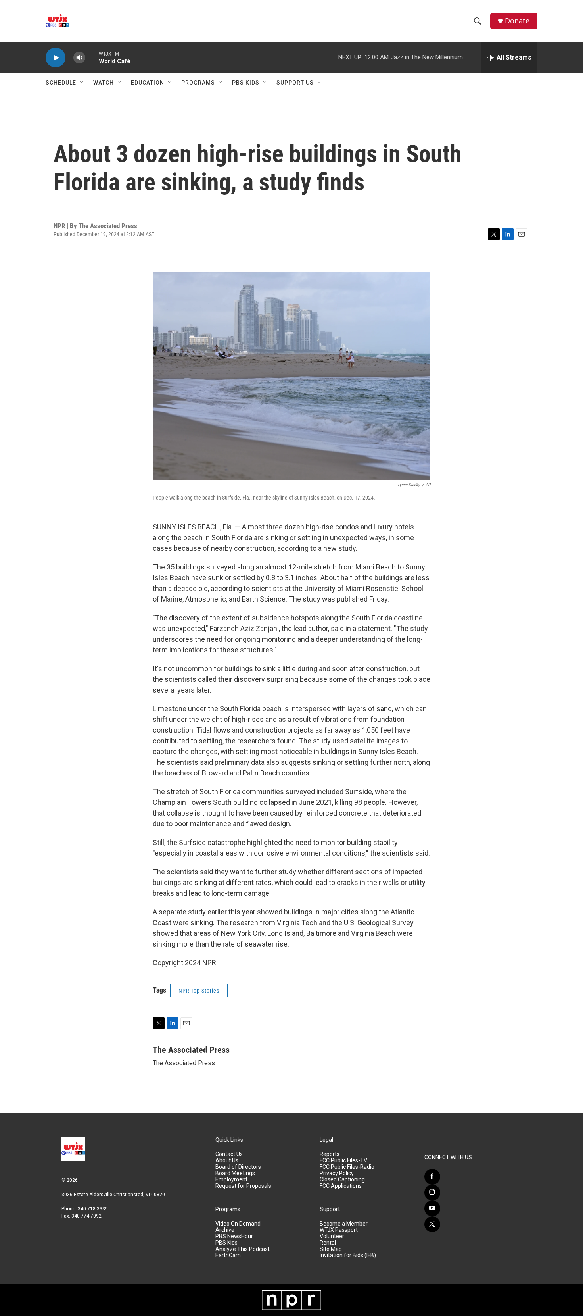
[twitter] (432, 1224)
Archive (224, 1230)
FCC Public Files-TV (343, 1161)
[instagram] (432, 1193)
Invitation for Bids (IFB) (348, 1255)
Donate (517, 21)
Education (147, 82)
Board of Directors (238, 1167)
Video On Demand (238, 1224)
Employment (231, 1180)
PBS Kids (245, 82)
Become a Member (344, 1224)
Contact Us (229, 1154)
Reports (329, 1154)
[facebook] (432, 1177)
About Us (226, 1161)
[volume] (79, 58)
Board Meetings (235, 1173)
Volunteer (332, 1236)
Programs (198, 82)
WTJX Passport (339, 1230)
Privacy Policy (337, 1173)
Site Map (331, 1249)
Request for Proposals (243, 1186)
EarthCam (228, 1255)
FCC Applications (341, 1186)
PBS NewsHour (234, 1236)
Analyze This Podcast (242, 1249)
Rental (328, 1243)
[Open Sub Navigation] (82, 82)
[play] (55, 57)
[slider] (92, 57)
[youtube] (432, 1208)
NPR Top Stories (198, 990)
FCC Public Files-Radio (347, 1167)
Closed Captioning (342, 1180)
